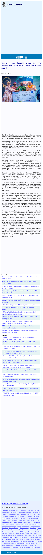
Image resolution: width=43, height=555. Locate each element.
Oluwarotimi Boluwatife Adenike (10, 510)
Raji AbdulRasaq (37, 535)
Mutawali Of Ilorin (35, 526)
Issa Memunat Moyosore (12, 539)
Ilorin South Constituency (21, 545)
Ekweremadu (14, 512)
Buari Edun (5, 528)
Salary (16, 537)
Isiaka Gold (22, 518)
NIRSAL (20, 530)
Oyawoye (31, 537)
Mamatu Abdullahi (24, 528)
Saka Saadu (30, 510)
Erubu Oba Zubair (12, 530)
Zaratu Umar (22, 520)
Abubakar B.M (5, 512)
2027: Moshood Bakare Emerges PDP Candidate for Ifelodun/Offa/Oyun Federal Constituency (17, 322)
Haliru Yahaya (27, 522)
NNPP (38, 520)
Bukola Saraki (15, 547)
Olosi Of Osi (13, 516)
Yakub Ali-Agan (6, 531)
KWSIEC (37, 510)
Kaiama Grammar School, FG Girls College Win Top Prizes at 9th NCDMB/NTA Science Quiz (20, 385)
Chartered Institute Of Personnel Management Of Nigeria (21, 541)
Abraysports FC (6, 547)
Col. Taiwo (29, 516)
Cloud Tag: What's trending (15, 503)
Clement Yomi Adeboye (32, 518)
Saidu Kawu (33, 528)
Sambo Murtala (6, 520)
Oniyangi (39, 541)
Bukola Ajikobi (19, 535)
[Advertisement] (21, 28)
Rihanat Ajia (11, 533)
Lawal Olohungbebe (25, 547)
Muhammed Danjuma (26, 514)
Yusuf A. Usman (36, 547)
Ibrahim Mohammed (15, 524)
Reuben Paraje (32, 545)
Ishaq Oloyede (9, 545)
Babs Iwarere (15, 518)
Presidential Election (7, 522)
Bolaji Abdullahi (31, 520)
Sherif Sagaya (29, 533)
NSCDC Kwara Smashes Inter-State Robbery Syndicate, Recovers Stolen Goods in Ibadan (18, 338)
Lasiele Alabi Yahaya (9, 543)
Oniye (38, 514)
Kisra (34, 514)
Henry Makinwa (20, 533)
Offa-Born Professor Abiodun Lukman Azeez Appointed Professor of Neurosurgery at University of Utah (18, 366)
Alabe (19, 526)
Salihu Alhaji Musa (26, 524)
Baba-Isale (36, 516)
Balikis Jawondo (32, 531)
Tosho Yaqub (27, 535)
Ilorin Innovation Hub (8, 537)
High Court (35, 524)
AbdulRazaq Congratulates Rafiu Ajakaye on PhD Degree (18, 305)
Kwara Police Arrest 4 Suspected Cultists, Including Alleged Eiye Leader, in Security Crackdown (20, 352)
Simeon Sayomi (6, 518)
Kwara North (23, 510)
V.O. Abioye (14, 520)
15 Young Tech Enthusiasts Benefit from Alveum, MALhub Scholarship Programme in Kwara (19, 313)
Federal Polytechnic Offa (25, 512)
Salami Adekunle (18, 522)
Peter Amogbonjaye (34, 530)
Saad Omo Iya (25, 526)
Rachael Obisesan (13, 528)
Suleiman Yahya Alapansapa (9, 526)
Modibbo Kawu (21, 516)
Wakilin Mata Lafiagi (25, 539)
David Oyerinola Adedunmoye (19, 531)
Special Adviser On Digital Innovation (25, 543)
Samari (26, 530)
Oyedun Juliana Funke (13, 514)
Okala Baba (5, 516)
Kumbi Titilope (23, 537)
